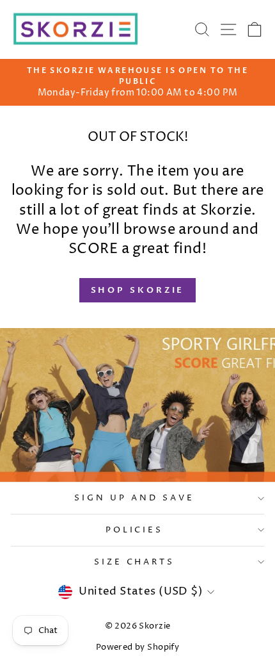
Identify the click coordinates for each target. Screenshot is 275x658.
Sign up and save (134, 498)
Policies (135, 530)
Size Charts (134, 562)
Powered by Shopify (137, 647)
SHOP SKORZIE (138, 290)
